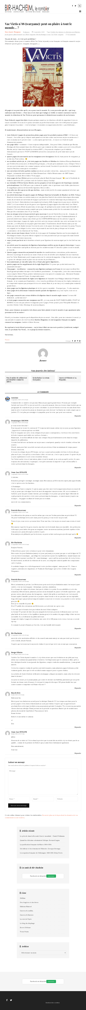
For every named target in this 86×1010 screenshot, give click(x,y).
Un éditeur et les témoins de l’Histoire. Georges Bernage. (40, 849)
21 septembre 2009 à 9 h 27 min (19, 512)
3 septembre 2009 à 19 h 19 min (19, 399)
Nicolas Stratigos (41, 34)
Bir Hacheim (16, 542)
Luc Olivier (26, 34)
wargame (60, 34)
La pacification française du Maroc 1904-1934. (36, 845)
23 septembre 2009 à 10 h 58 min (20, 581)
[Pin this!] (77, 341)
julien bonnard (18, 34)
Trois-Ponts (24, 932)
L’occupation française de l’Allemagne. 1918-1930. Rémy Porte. (41, 853)
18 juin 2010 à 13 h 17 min (18, 734)
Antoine (14, 398)
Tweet (7, 340)
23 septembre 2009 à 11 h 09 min (20, 635)
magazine (33, 34)
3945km (22, 898)
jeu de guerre (9, 34)
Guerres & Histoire (27, 915)
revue (49, 34)
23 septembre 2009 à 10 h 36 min (20, 544)
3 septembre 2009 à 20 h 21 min (19, 474)
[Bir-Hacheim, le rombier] (27, 12)
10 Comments (72, 34)
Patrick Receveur (18, 510)
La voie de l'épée (26, 919)
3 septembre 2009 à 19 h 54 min (19, 422)
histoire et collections (65, 32)
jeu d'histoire (76, 32)
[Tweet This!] (75, 341)
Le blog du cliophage (27, 923)
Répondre (78, 416)
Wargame (17, 32)
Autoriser (51, 876)
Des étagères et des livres (29, 902)
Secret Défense (25, 927)
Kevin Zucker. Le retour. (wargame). (41, 379)
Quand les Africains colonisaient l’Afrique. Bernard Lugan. (40, 840)
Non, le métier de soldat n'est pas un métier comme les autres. (17, 380)
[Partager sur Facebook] (72, 341)
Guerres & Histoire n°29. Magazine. (68, 379)
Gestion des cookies (53, 1002)
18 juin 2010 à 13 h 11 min (17, 695)
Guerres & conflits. (26, 911)
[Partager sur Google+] (80, 341)
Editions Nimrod (25, 906)
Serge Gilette (16, 652)
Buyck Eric (15, 693)
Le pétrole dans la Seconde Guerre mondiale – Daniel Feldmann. (42, 836)
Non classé (9, 32)
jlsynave (27, 32)
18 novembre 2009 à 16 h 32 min (20, 654)
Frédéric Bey (54, 32)
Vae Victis (54, 34)
